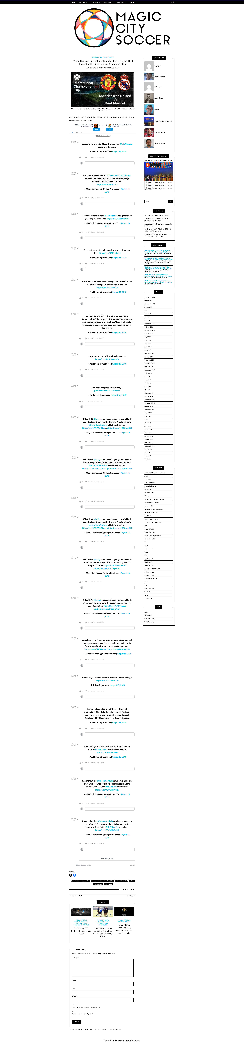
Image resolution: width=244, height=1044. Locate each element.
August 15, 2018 (117, 685)
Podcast (132, 2)
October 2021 (148, 300)
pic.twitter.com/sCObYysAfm (107, 569)
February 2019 (148, 393)
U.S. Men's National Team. (152, 569)
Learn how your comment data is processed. (107, 1029)
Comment (75, 957)
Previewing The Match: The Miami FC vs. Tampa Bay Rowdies (157, 219)
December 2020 (149, 323)
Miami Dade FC (149, 529)
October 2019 (148, 366)
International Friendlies (80, 924)
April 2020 (147, 347)
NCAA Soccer (148, 549)
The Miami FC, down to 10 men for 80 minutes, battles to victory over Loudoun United (157, 262)
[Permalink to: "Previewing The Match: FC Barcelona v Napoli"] (81, 911)
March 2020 (148, 350)
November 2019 (149, 363)
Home (73, 2)
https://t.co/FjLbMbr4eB (118, 219)
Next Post (130, 896)
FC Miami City (121, 2)
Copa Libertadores (150, 486)
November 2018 (149, 403)
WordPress (136, 1040)
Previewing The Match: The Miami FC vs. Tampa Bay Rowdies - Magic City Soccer (157, 251)
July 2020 (147, 337)
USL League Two (149, 588)
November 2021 (149, 297)
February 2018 (148, 433)
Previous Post (77, 896)
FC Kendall (147, 489)
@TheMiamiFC (113, 175)
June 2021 (147, 314)
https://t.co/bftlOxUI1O (107, 185)
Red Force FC (148, 559)
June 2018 (147, 419)
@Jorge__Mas (100, 749)
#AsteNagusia (126, 144)
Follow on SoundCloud (165, 161)
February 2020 (149, 353)
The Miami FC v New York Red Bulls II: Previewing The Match (157, 270)
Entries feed (148, 615)
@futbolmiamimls (105, 781)
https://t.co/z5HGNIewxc (95, 649)
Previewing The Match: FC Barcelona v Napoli (81, 931)
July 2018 (147, 416)
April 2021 (147, 320)
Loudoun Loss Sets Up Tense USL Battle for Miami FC (158, 225)
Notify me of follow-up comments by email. (86, 1007)
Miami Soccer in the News (152, 535)
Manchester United (122, 881)
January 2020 (148, 357)
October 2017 (148, 443)
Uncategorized (149, 575)
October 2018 (148, 406)
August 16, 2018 (119, 152)
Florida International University (154, 499)
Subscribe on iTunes (150, 161)
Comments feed (149, 618)
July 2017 (147, 452)
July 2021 (147, 310)
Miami (132, 881)
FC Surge (147, 496)
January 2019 (148, 396)
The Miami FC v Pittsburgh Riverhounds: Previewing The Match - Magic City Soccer (158, 281)
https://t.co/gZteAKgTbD (118, 649)
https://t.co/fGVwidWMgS (107, 790)
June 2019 (147, 380)
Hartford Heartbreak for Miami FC (157, 277)
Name (74, 980)
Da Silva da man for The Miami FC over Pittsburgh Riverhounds (158, 230)
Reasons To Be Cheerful (153, 283)
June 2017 (147, 456)
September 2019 (149, 370)
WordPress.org (149, 622)
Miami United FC (108, 2)
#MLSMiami (111, 787)
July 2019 (147, 376)
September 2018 (149, 409)
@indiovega (126, 175)
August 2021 (148, 307)
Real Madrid (108, 884)
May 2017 (147, 459)
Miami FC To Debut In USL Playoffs (156, 215)
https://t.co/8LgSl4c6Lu (107, 288)
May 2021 (147, 317)
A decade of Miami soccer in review (155, 473)
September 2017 (149, 446)
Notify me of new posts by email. (82, 1014)
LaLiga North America (151, 519)
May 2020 (147, 343)
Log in (146, 612)
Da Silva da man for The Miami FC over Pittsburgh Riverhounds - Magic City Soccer (158, 258)
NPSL (146, 555)
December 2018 (149, 400)
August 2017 (148, 449)
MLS (145, 542)
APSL (146, 476)
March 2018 (148, 429)
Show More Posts (107, 858)
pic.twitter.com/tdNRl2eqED (107, 391)
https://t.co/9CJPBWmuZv (107, 359)
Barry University (149, 483)
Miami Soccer (98, 884)
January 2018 (148, 436)
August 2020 (148, 333)
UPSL (146, 582)
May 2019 (147, 383)
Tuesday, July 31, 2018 (112, 67)
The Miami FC (95, 2)
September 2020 (149, 330)
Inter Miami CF (83, 2)
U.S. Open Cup (149, 572)
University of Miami (150, 578)
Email (74, 988)
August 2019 (148, 373)
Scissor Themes (115, 1040)
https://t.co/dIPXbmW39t (107, 681)
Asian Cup (147, 479)
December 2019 (149, 360)
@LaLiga (97, 419)
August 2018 (148, 413)
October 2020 (149, 327)
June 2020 (147, 340)
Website (74, 996)
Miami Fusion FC (149, 532)
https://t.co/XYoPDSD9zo (93, 428)
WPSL (146, 595)
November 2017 (149, 439)
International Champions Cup (103, 57)
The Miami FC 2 (149, 565)
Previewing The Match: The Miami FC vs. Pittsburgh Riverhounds (157, 235)
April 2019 (147, 386)
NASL (146, 545)
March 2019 (148, 390)
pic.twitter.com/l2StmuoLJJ (119, 428)
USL (145, 585)
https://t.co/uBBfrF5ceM (107, 753)
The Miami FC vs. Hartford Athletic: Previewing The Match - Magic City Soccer (158, 275)
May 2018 (147, 423)
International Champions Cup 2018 (102, 881)
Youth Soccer (148, 598)
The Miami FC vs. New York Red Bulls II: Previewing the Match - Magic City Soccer (158, 267)
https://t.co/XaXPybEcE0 (115, 566)
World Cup (147, 592)
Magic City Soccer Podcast (96, 67)
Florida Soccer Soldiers (151, 502)
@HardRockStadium (98, 425)
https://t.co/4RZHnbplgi (109, 253)
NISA (146, 552)
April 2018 (147, 426)
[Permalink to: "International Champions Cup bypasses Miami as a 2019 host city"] (124, 911)
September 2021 (149, 304)
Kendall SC (147, 516)
